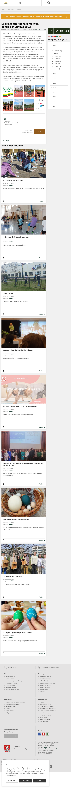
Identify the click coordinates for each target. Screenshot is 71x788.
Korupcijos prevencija (45, 715)
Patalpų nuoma (44, 689)
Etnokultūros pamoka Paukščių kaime (16, 520)
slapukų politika (11, 775)
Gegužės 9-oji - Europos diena (13, 180)
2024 (54, 78)
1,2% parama (9, 713)
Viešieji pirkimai (10, 710)
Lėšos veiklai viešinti (11, 706)
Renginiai (18, 9)
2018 (54, 106)
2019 (54, 101)
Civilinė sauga (43, 717)
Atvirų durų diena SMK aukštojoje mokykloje (18, 350)
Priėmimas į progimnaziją (12, 689)
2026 (54, 46)
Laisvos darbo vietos (45, 704)
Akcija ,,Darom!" (8, 293)
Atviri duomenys (44, 721)
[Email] (47, 734)
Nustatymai (11, 780)
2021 (54, 92)
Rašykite (8, 736)
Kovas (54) (57, 63)
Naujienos (11, 9)
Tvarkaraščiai (12, 667)
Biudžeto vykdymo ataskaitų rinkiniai (15, 702)
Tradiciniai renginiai (11, 685)
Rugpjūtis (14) (58, 51)
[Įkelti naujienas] (19, 3)
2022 (54, 87)
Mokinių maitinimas (45, 687)
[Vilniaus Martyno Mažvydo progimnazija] (6, 3)
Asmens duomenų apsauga (47, 706)
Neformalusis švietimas (46, 681)
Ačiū (39, 131)
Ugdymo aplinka (10, 678)
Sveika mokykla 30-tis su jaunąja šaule (16, 237)
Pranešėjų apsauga (45, 713)
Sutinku (39, 780)
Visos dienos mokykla (45, 678)
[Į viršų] (51, 766)
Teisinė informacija (45, 719)
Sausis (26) (57, 69)
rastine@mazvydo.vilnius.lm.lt (49, 748)
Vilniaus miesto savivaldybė (21, 749)
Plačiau (41, 201)
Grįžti (7, 141)
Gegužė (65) (57, 58)
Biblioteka (42, 691)
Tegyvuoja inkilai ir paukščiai (12, 576)
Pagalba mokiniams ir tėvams (47, 683)
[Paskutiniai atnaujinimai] (34, 3)
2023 (54, 83)
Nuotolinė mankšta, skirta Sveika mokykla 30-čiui (20, 406)
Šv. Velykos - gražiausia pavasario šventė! (17, 633)
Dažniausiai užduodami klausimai (48, 710)
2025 (54, 74)
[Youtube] (43, 734)
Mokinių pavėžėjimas (45, 685)
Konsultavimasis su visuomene (48, 708)
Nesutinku (26, 780)
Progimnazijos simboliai (12, 683)
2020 (54, 97)
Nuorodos (42, 702)
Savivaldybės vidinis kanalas (50, 667)
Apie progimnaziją (10, 676)
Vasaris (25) (57, 66)
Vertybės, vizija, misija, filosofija (14, 681)
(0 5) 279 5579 (47, 747)
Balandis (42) (57, 61)
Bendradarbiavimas (11, 687)
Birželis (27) (57, 56)
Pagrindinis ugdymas (45, 676)
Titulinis (3, 9)
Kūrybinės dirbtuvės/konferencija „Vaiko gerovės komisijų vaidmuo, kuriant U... (23, 464)
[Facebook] (39, 734)
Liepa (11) (56, 53)
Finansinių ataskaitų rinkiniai (13, 704)
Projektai (8, 708)
